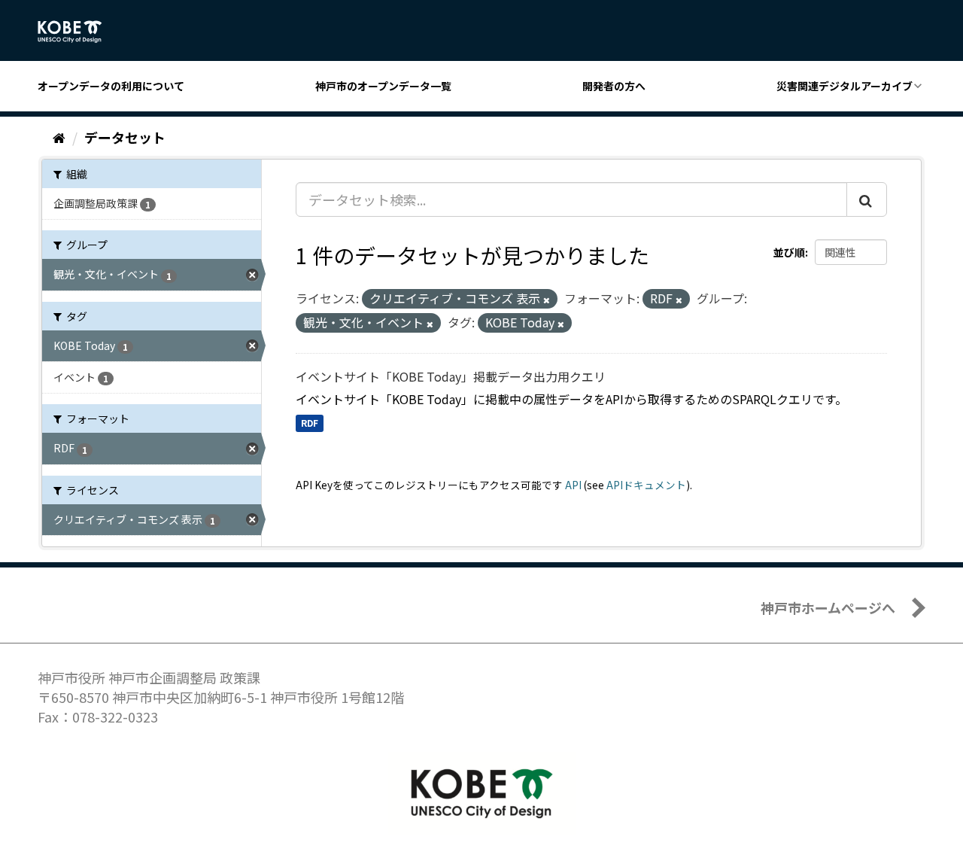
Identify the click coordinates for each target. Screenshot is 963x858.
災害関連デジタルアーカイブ (844, 85)
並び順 (789, 252)
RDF (309, 423)
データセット (125, 137)
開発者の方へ (614, 85)
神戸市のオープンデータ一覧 (383, 85)
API (573, 484)
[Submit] (866, 199)
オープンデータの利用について (111, 85)
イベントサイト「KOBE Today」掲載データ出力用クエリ (451, 376)
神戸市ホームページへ (828, 607)
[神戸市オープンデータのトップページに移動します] (78, 31)
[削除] (546, 300)
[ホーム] (59, 137)
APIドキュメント (646, 484)
